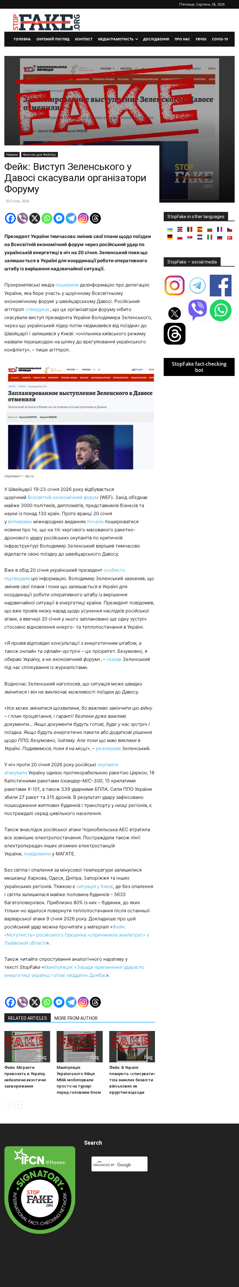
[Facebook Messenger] (59, 218)
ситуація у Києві (95, 886)
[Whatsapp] (46, 218)
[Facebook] (10, 218)
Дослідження (156, 39)
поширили (67, 285)
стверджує (37, 309)
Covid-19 (220, 39)
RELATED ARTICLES (27, 1018)
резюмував (108, 748)
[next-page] (18, 1105)
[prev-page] (8, 1105)
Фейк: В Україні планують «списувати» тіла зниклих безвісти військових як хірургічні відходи (132, 1080)
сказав (114, 659)
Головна (22, 39)
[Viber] (22, 218)
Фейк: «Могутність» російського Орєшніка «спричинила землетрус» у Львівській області (76, 935)
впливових (20, 521)
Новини (12, 154)
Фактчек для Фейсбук (39, 154)
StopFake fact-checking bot (199, 366)
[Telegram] (71, 218)
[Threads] (95, 218)
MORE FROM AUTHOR (76, 1018)
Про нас (182, 39)
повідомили (37, 854)
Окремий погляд (52, 39)
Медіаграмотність (116, 39)
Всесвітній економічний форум (63, 497)
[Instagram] (83, 218)
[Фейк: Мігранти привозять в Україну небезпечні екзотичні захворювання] (27, 1046)
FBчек (201, 39)
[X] (34, 218)
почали (95, 521)
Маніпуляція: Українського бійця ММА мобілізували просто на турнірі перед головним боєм (79, 1080)
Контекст (83, 39)
